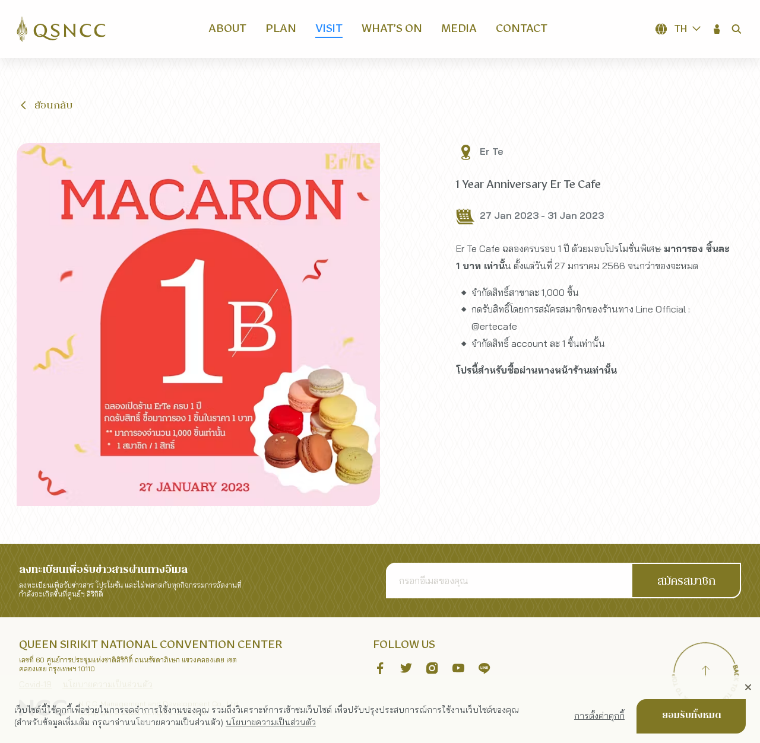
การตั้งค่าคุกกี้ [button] (599, 715)
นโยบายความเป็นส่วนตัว (271, 722)
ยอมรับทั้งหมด (691, 715)
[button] (717, 29)
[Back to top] (705, 673)
